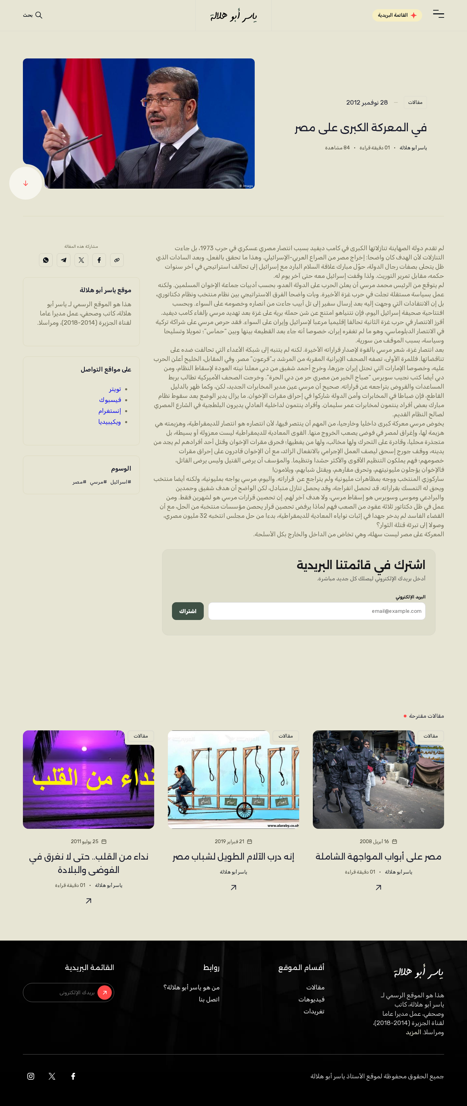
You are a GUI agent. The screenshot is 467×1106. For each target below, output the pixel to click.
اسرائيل (119, 482)
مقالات (415, 102)
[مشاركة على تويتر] (81, 260)
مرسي (96, 482)
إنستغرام (109, 411)
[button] (438, 14)
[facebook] (73, 1076)
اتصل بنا (209, 999)
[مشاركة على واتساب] (46, 260)
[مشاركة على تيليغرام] (63, 260)
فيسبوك (110, 400)
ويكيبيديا (109, 422)
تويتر (115, 389)
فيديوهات (311, 999)
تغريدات (314, 1011)
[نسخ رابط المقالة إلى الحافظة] (117, 260)
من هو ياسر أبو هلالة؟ (191, 987)
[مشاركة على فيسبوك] (99, 260)
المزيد (413, 1032)
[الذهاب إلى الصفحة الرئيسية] (233, 15)
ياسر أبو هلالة (413, 148)
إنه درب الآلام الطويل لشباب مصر (233, 857)
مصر (77, 482)
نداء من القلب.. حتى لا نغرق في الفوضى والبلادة (88, 863)
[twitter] (52, 1076)
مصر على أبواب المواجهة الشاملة (378, 857)
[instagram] (31, 1076)
